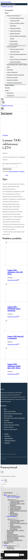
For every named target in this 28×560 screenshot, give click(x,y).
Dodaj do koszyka (7, 169)
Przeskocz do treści (6, 2)
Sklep (5, 409)
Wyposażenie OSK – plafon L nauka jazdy (17, 66)
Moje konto (10, 93)
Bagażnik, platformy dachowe (15, 75)
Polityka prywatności (9, 440)
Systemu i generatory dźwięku (11, 424)
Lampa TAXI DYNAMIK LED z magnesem (14, 308)
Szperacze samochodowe (14, 82)
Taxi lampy (10, 69)
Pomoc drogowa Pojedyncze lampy (18, 55)
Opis (7, 175)
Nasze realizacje (9, 85)
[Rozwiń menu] (2, 108)
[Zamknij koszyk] (2, 472)
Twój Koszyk (10, 95)
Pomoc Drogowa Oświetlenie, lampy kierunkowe (18, 61)
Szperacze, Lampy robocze (10, 429)
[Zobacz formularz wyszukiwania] (3, 102)
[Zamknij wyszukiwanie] (2, 551)
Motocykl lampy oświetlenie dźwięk (18, 37)
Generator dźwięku (12, 80)
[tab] (16, 175)
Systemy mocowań (12, 77)
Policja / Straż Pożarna (10, 411)
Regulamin (7, 442)
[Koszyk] (2, 99)
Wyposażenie (14, 43)
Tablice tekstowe (15, 33)
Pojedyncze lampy (15, 28)
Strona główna (9, 10)
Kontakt (7, 87)
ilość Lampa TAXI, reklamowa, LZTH (12, 163)
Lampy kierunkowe (15, 31)
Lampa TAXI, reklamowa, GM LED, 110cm (15, 272)
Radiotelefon (14, 41)
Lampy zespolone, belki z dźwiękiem (17, 24)
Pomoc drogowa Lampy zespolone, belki (17, 19)
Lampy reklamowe (12, 72)
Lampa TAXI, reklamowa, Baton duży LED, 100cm (14, 366)
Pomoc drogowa (8, 416)
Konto (6, 545)
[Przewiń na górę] (2, 480)
